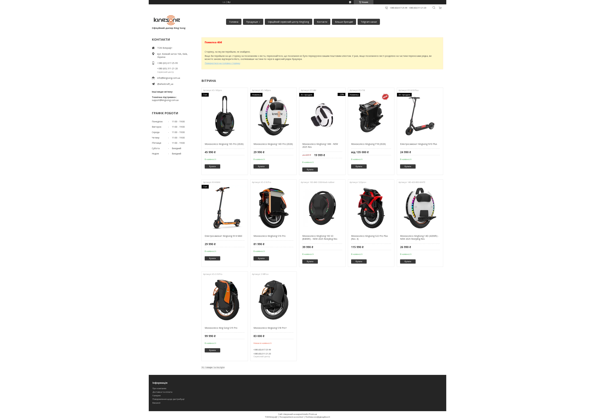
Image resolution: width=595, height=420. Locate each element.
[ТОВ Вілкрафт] (167, 20)
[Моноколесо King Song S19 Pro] (225, 300)
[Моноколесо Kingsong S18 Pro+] (273, 300)
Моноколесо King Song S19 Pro (221, 327)
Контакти (322, 21)
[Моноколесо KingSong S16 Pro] (273, 208)
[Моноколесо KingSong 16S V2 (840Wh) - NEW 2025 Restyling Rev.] (322, 208)
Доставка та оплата (162, 392)
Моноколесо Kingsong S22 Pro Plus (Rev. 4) (369, 237)
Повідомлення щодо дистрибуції (168, 399)
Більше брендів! (344, 21)
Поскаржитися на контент (291, 417)
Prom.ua (313, 414)
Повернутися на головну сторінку (222, 63)
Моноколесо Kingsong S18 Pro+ (270, 327)
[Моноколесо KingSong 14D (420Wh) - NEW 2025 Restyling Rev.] (420, 208)
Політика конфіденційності (317, 417)
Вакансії (156, 402)
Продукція (252, 21)
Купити (212, 166)
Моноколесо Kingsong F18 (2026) (368, 143)
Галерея (156, 395)
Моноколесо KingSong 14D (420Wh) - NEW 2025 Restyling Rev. (419, 237)
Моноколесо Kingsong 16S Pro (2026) (224, 143)
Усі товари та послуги (213, 367)
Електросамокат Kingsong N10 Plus (418, 143)
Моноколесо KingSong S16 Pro (269, 235)
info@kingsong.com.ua (168, 77)
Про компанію (159, 388)
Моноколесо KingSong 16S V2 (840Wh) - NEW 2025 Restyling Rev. (320, 237)
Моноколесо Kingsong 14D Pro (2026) (273, 143)
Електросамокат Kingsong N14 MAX (223, 235)
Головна (233, 21)
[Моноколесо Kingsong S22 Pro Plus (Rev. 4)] (371, 208)
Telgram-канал (369, 21)
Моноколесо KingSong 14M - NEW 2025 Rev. (320, 145)
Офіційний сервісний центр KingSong (288, 21)
